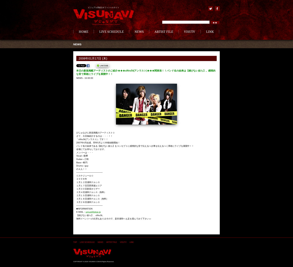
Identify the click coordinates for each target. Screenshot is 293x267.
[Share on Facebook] (88, 65)
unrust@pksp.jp (93, 212)
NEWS (139, 31)
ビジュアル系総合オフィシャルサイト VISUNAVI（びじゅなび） (103, 17)
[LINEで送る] (102, 65)
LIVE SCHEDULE (111, 31)
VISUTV (189, 31)
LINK (210, 31)
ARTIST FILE (164, 31)
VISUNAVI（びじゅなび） (92, 253)
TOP (75, 242)
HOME (83, 31)
